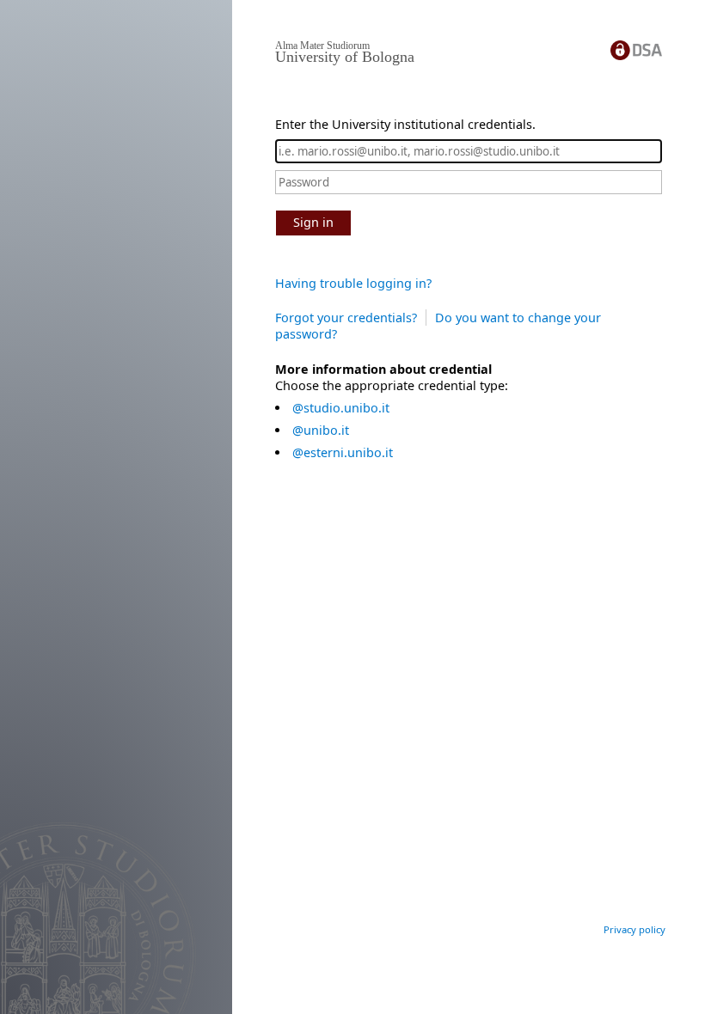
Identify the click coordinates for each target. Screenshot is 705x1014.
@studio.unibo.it (340, 408)
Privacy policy (634, 929)
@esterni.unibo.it (342, 452)
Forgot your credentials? (346, 317)
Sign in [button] (313, 222)
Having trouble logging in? (353, 283)
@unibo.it (320, 430)
